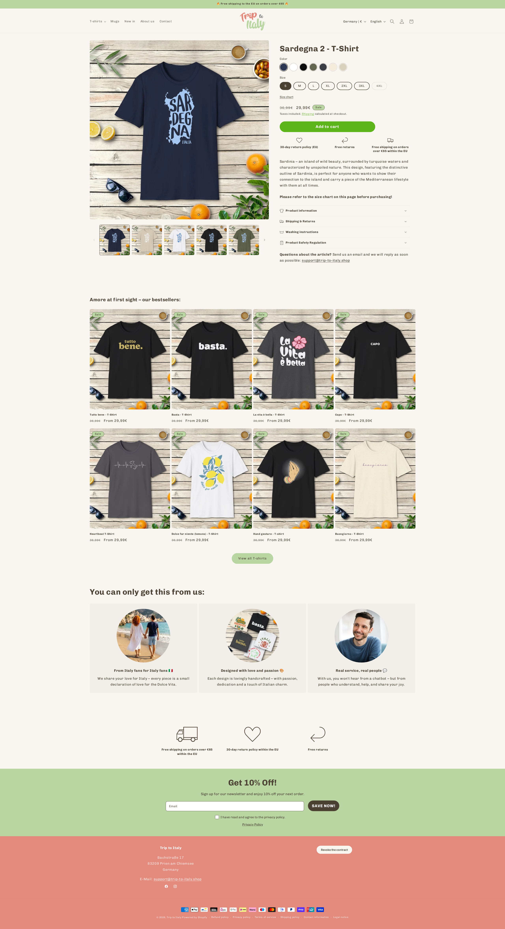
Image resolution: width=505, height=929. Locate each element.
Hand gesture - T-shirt (268, 533)
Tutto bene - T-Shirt (103, 414)
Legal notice (341, 917)
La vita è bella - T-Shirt (269, 414)
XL (328, 86)
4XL (381, 87)
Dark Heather (323, 67)
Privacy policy (242, 917)
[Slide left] (94, 240)
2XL (344, 86)
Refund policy (219, 917)
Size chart (286, 97)
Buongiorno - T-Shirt (349, 533)
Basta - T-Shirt (182, 414)
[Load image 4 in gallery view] (211, 240)
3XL (362, 86)
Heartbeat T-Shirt (102, 533)
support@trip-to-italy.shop (326, 260)
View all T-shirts (252, 558)
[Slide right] (264, 240)
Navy (284, 67)
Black (303, 67)
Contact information (316, 917)
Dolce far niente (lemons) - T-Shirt (195, 533)
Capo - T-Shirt (344, 414)
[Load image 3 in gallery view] (179, 240)
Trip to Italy (174, 917)
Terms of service (265, 917)
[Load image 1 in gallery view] (115, 240)
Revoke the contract (334, 849)
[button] (97, 21)
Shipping (308, 113)
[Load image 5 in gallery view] (244, 240)
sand (343, 67)
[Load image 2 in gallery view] (147, 240)
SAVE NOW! (323, 805)
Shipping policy (290, 917)
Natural (333, 67)
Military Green (313, 67)
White (293, 67)
